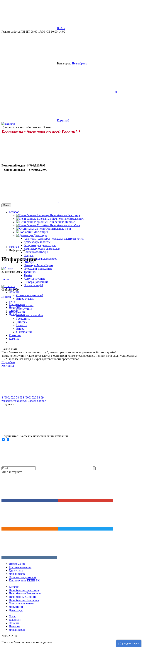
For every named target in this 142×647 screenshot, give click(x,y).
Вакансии (15, 619)
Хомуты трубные (34, 278)
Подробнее (8, 362)
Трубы (28, 275)
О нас (12, 616)
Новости (6, 296)
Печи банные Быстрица (65, 215)
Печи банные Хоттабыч (65, 225)
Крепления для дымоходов (40, 258)
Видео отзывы (25, 298)
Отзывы (14, 623)
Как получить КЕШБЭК (24, 580)
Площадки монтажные (38, 268)
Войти (61, 28)
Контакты (7, 365)
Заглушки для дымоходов (40, 245)
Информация (17, 563)
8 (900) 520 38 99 (33, 397)
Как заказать (17, 304)
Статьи (5, 279)
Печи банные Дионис (61, 222)
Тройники (30, 272)
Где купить (23, 318)
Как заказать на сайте (29, 315)
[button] (128, 643)
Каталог (14, 586)
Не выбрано (79, 63)
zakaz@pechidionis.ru (14, 400)
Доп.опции (16, 606)
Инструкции (24, 308)
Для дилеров (17, 314)
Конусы (28, 255)
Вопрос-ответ (24, 305)
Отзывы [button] (14, 292)
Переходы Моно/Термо (38, 265)
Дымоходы (16, 610)
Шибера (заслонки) (36, 282)
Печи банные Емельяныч (68, 218)
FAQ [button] (12, 302)
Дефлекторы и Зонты (37, 242)
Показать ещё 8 (33, 285)
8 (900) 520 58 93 (12, 397)
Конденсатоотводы (36, 252)
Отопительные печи (58, 228)
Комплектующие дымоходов (42, 248)
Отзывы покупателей (29, 295)
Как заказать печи (20, 567)
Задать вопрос (37, 400)
